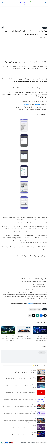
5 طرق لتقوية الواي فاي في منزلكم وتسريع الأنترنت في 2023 (23, 372)
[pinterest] (12, 442)
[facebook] (7, 442)
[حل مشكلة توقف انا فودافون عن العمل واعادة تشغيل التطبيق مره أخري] (41, 392)
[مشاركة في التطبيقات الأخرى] (29, 315)
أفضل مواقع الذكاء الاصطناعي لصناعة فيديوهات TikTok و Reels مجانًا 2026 (20, 434)
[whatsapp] (2, 442)
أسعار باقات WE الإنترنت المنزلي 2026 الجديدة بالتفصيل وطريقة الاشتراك (21, 427)
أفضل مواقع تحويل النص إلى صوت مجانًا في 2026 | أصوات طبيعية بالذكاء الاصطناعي (20, 386)
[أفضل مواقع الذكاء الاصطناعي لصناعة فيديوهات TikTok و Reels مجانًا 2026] (41, 434)
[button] (41, 315)
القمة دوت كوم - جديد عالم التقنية (27, 442)
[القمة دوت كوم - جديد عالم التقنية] (24, 3)
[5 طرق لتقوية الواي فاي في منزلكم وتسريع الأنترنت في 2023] (41, 372)
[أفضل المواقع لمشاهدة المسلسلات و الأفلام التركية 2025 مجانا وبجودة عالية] (41, 399)
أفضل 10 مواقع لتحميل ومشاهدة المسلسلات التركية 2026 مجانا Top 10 (21, 379)
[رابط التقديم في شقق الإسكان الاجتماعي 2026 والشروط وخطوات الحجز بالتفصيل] (41, 406)
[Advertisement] (24, 17)
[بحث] (2, 3)
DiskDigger (37, 104)
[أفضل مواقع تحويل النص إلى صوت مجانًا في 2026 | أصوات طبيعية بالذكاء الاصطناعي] (41, 385)
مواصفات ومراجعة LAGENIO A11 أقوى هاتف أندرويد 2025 (24, 338)
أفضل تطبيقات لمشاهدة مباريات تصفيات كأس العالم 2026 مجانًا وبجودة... (8, 338)
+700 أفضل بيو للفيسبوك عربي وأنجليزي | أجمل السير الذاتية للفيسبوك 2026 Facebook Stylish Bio (20, 414)
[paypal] (5, 442)
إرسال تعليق (42, 352)
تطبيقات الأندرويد (33, 309)
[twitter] (10, 442)
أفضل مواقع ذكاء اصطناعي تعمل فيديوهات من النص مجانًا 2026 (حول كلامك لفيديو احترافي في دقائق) (20, 421)
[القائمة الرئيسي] (46, 3)
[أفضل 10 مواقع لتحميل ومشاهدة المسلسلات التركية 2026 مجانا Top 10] (41, 379)
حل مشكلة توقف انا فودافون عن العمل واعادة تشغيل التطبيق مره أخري (21, 392)
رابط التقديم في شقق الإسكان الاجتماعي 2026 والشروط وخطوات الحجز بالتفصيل (19, 406)
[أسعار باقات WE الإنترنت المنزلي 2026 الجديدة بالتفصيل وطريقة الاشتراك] (41, 427)
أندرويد (44, 28)
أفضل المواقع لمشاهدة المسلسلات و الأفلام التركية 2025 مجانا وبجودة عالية (20, 399)
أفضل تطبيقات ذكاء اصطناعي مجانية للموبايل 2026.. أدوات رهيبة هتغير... (40, 338)
